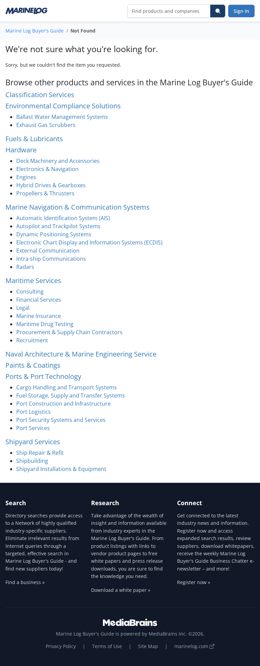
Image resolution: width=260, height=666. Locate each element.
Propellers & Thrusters (45, 193)
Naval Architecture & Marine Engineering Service (80, 354)
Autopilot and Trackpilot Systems (58, 226)
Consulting (30, 291)
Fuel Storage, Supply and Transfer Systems (70, 395)
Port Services (33, 428)
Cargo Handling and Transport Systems (66, 387)
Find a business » (25, 582)
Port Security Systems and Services (61, 420)
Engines (26, 177)
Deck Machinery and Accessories (58, 161)
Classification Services (39, 94)
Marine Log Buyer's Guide (34, 30)
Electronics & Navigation (47, 169)
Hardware (21, 149)
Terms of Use (107, 646)
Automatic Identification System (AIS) (63, 218)
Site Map (148, 646)
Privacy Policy (61, 646)
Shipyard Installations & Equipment (61, 469)
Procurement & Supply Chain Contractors (69, 332)
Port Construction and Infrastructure (63, 403)
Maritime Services (33, 280)
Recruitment (32, 340)
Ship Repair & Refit (40, 452)
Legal (22, 307)
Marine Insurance (38, 316)
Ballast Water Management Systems (62, 117)
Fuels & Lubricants (34, 138)
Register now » (193, 582)
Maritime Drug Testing (44, 324)
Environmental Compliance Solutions (63, 105)
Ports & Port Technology (43, 376)
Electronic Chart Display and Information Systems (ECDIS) (89, 242)
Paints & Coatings (33, 365)
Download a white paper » (120, 590)
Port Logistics (33, 411)
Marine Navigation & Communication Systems (77, 207)
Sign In (241, 11)
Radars (25, 267)
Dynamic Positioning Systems (53, 234)
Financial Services (38, 299)
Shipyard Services (32, 441)
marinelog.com (192, 646)
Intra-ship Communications (51, 258)
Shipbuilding (32, 461)
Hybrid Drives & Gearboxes (51, 185)
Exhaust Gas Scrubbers (45, 125)
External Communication (48, 250)
